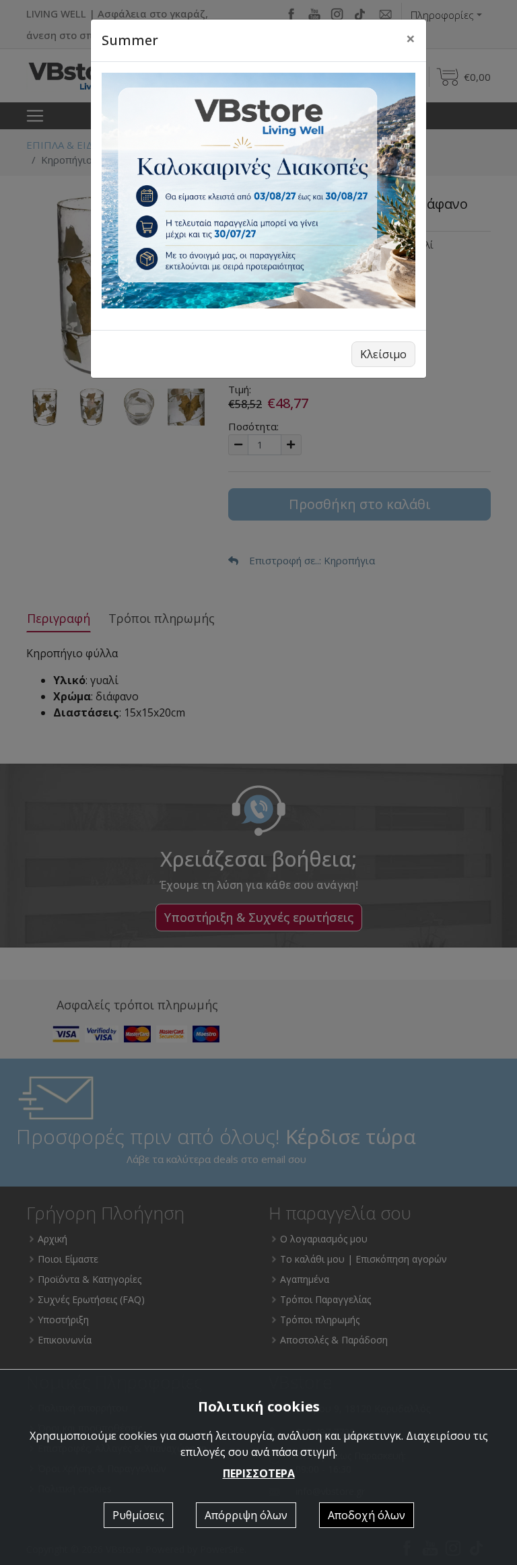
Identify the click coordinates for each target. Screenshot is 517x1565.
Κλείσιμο (383, 354)
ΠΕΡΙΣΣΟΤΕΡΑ (259, 1473)
